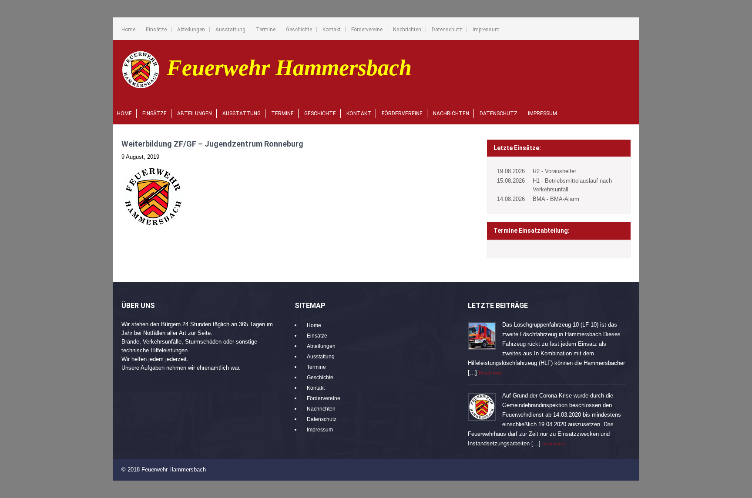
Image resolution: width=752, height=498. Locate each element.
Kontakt (331, 29)
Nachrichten (407, 29)
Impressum (486, 29)
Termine (265, 29)
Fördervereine (367, 29)
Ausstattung (230, 29)
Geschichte (299, 29)
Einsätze (156, 29)
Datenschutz (447, 29)
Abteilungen (191, 29)
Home (128, 29)
